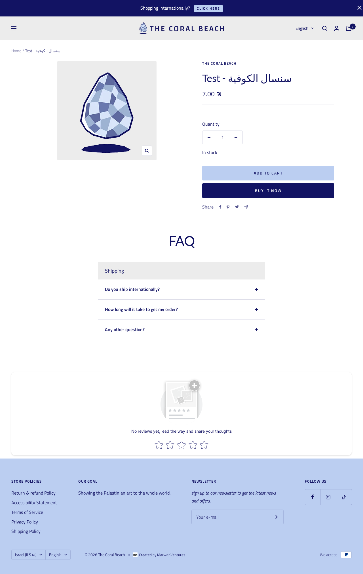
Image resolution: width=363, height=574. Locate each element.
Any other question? (125, 329)
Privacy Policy (24, 521)
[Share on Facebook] (220, 207)
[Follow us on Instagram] (328, 497)
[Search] (324, 28)
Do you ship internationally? (132, 289)
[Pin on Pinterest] (228, 207)
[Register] (275, 517)
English (302, 28)
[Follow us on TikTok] (344, 497)
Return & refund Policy (33, 492)
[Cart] (349, 28)
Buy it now (268, 191)
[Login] (336, 28)
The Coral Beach (219, 63)
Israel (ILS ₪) (26, 555)
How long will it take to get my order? (141, 309)
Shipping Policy (26, 531)
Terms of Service (27, 512)
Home (16, 51)
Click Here (208, 8)
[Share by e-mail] (246, 207)
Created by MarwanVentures (162, 555)
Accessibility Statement (34, 502)
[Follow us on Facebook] (312, 497)
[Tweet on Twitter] (237, 207)
